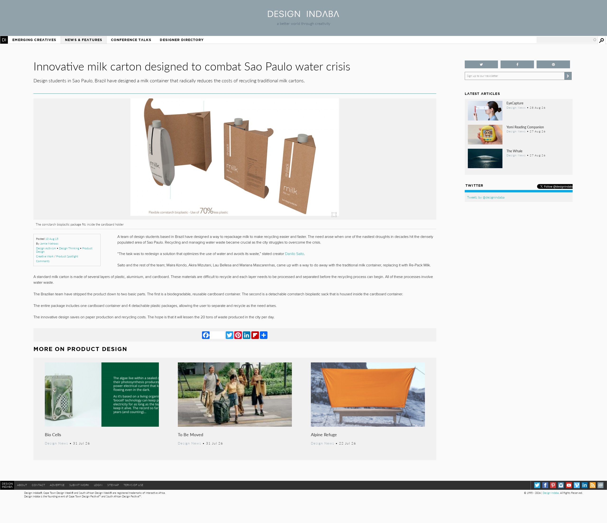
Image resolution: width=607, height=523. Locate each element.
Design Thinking (69, 248)
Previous (93, 185)
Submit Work (79, 485)
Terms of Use (133, 485)
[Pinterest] (238, 335)
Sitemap (113, 485)
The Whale (514, 150)
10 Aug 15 (51, 239)
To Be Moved (190, 434)
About (22, 485)
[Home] (303, 15)
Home (4, 40)
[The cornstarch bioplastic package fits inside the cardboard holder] (234, 218)
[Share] (263, 335)
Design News (56, 443)
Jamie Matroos (49, 243)
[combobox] (567, 40)
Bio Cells (53, 434)
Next (375, 185)
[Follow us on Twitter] (481, 64)
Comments (43, 261)
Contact (38, 485)
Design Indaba (551, 493)
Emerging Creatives (34, 40)
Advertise (57, 485)
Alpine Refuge (324, 434)
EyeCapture (514, 103)
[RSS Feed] (593, 485)
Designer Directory (182, 40)
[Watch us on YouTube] (569, 485)
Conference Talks (131, 40)
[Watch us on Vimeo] (577, 485)
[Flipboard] (255, 335)
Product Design (97, 349)
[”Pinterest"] (553, 64)
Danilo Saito (294, 253)
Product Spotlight (67, 256)
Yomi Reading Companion (525, 127)
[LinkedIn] (246, 335)
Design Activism (46, 248)
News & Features (83, 40)
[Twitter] (229, 335)
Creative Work (45, 256)
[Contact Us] (600, 485)
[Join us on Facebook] (517, 64)
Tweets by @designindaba (486, 197)
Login (98, 485)
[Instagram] (561, 485)
